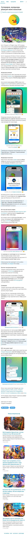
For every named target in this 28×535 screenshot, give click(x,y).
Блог (11, 533)
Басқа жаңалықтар (14, 413)
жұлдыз (10, 76)
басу (17, 114)
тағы (25, 393)
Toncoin (7, 83)
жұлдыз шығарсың (16, 192)
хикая (21, 388)
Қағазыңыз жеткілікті (7, 384)
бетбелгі (3, 393)
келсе (17, 145)
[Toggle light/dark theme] (26, 1)
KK (22, 1)
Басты (2, 1)
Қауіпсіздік (21, 533)
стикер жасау (9, 391)
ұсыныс (15, 389)
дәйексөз (7, 389)
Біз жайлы (6, 533)
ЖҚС (7, 1)
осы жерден (10, 263)
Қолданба (13, 1)
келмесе (15, 147)
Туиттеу (12, 407)
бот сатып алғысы (14, 251)
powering (8, 220)
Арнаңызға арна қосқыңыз (11, 327)
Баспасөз (15, 533)
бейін (11, 389)
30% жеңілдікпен (18, 280)
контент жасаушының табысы (13, 393)
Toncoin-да (11, 271)
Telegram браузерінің (6, 351)
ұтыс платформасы (18, 391)
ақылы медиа (9, 64)
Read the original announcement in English (12, 12)
